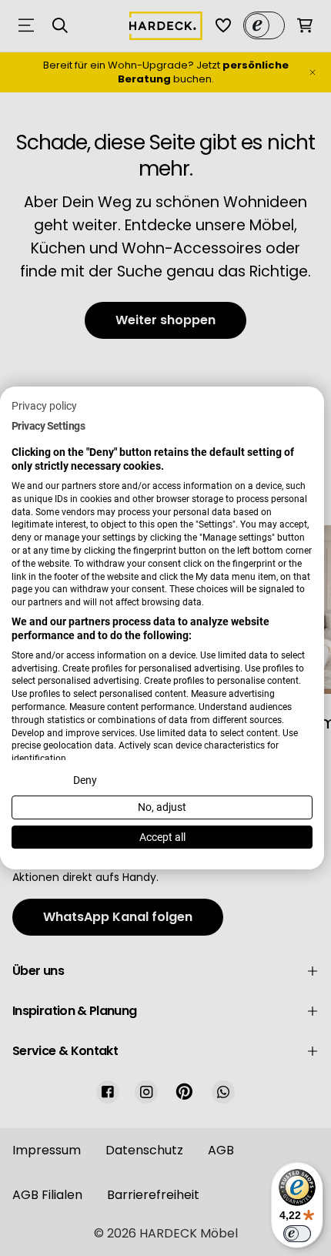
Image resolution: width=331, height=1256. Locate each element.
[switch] (297, 1233)
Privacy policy (44, 406)
